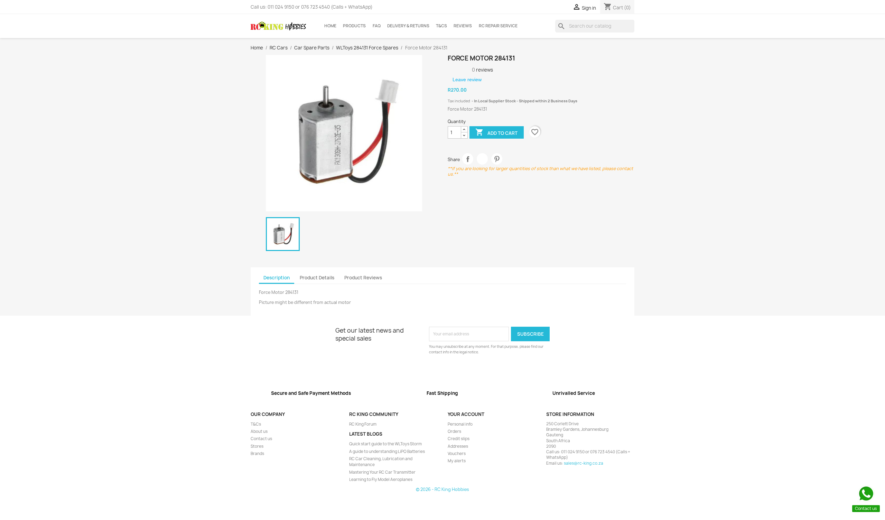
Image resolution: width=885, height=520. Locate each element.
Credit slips (458, 439)
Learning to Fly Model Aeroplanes (380, 479)
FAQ (377, 26)
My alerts (457, 461)
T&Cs (441, 26)
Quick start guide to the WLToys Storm (385, 444)
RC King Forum (362, 424)
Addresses (458, 446)
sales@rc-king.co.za (583, 463)
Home (330, 26)
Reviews (463, 26)
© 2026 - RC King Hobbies (442, 489)
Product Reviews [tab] (363, 278)
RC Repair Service (498, 26)
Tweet (482, 159)
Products (354, 26)
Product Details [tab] (317, 278)
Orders (454, 431)
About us (259, 431)
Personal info (460, 424)
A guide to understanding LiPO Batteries (387, 451)
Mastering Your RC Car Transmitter (382, 472)
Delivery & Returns (408, 26)
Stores (257, 446)
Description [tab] (276, 278)
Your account (466, 414)
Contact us (261, 439)
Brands (257, 453)
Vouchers (457, 453)
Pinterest (497, 159)
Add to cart (496, 132)
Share (468, 159)
